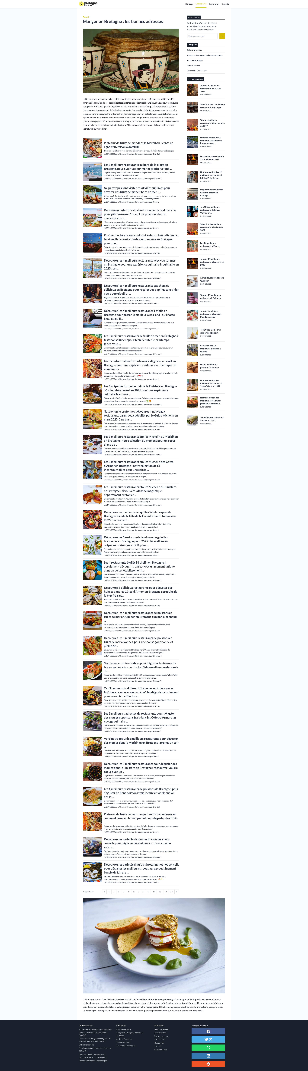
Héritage (189, 4)
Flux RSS (157, 1046)
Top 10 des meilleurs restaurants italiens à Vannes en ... (210, 210)
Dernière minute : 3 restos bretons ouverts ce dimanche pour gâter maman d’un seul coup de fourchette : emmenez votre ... (140, 214)
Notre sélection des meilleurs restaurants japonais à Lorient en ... (210, 400)
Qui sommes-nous (161, 1036)
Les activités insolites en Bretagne (93, 1060)
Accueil (86, 17)
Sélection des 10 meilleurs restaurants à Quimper (212, 106)
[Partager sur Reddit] (208, 1064)
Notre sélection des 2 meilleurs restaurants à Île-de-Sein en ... (211, 140)
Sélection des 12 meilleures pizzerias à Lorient (210, 348)
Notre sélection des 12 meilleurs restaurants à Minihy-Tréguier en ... (211, 175)
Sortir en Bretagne (195, 60)
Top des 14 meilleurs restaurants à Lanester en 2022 (212, 262)
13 (172, 892)
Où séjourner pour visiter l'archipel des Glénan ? (95, 1049)
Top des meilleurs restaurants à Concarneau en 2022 (212, 123)
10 (154, 892)
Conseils (225, 4)
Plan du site (159, 1043)
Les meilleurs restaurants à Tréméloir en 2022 (212, 158)
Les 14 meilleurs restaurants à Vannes (210, 244)
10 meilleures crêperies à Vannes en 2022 (212, 419)
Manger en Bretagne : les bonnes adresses (204, 55)
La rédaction (159, 1039)
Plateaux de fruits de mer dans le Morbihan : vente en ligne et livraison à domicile (138, 145)
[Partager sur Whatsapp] (208, 1048)
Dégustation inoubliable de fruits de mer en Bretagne (211, 192)
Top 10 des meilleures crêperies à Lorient (210, 331)
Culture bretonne (194, 50)
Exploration (214, 4)
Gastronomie (201, 4)
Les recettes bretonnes (197, 70)
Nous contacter (160, 1049)
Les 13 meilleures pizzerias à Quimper (209, 366)
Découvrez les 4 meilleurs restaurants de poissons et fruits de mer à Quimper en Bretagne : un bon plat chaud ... (140, 616)
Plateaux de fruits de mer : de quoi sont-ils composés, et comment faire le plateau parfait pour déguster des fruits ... (140, 818)
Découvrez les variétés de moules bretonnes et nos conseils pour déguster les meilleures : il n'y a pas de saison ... (137, 843)
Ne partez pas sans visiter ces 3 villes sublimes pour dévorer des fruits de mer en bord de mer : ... (137, 190)
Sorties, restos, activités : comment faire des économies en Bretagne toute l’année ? (95, 1032)
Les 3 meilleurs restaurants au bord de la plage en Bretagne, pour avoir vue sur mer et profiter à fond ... (138, 166)
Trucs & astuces (193, 65)
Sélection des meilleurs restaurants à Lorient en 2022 (211, 227)
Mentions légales (161, 1029)
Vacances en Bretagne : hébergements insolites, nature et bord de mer (94, 1039)
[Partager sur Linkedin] (208, 1056)
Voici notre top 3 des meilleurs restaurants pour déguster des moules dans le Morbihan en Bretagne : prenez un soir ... (141, 742)
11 (160, 892)
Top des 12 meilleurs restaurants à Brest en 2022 (210, 88)
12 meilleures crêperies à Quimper (212, 279)
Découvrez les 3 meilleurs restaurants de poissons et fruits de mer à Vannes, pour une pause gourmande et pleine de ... (138, 642)
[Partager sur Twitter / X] (208, 1039)
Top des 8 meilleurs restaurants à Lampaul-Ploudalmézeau (211, 314)
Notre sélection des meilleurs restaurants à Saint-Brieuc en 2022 (211, 383)
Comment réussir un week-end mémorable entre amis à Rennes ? (92, 1055)
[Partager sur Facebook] (208, 1031)
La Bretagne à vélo (86, 1045)
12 (166, 892)
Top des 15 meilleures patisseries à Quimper (210, 296)
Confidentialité (160, 1033)
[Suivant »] (176, 892)
